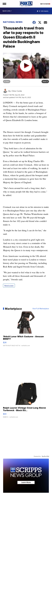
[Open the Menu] (4, 4)
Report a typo (9, 285)
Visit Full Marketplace (40, 309)
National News (13, 22)
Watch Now (44, 4)
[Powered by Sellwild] (45, 456)
